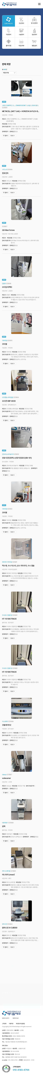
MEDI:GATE (5, 1018)
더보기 (12, 135)
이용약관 (11, 1023)
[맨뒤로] (5, 955)
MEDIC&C (16, 1018)
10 (38, 955)
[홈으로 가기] (9, 4)
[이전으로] (8, 955)
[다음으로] (20, 958)
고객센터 (4, 1023)
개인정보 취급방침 (20, 1023)
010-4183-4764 (21, 1069)
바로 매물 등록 (21, 996)
